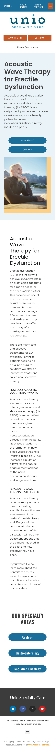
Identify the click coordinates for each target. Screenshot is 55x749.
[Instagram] (32, 709)
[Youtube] (42, 709)
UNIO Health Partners (38, 744)
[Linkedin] (13, 709)
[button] (50, 6)
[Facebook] (22, 709)
